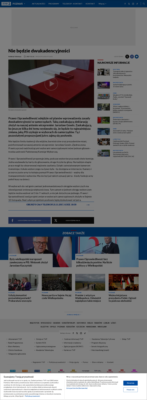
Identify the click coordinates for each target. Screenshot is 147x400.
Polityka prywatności (32, 396)
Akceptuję (130, 383)
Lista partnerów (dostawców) (76, 388)
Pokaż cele (130, 389)
